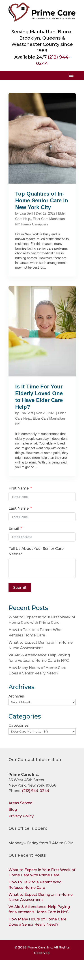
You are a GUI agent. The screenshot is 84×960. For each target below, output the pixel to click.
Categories (19, 725)
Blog (13, 809)
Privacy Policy (21, 816)
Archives (16, 696)
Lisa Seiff (26, 213)
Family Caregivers (34, 224)
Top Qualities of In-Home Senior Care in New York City (41, 200)
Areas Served (20, 803)
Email (14, 528)
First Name (19, 488)
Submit (19, 587)
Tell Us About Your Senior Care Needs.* (36, 551)
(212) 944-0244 (35, 791)
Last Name (19, 508)
